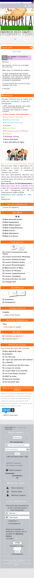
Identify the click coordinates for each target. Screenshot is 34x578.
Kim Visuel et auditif (13, 327)
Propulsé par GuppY (10, 560)
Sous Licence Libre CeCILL (20, 560)
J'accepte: (10, 538)
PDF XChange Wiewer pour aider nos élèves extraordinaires (17, 107)
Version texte (16, 491)
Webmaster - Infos (17, 483)
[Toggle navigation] (30, 27)
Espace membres (18, 432)
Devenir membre (17, 437)
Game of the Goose (12, 315)
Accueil (17, 32)
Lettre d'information (17, 501)
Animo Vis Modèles (11, 207)
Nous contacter (17, 488)
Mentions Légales (18, 495)
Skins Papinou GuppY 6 (11, 563)
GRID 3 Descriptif (10, 415)
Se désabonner (15, 523)
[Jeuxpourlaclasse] (17, 11)
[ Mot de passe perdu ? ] (17, 456)
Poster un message (17, 51)
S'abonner (13, 521)
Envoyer (17, 453)
